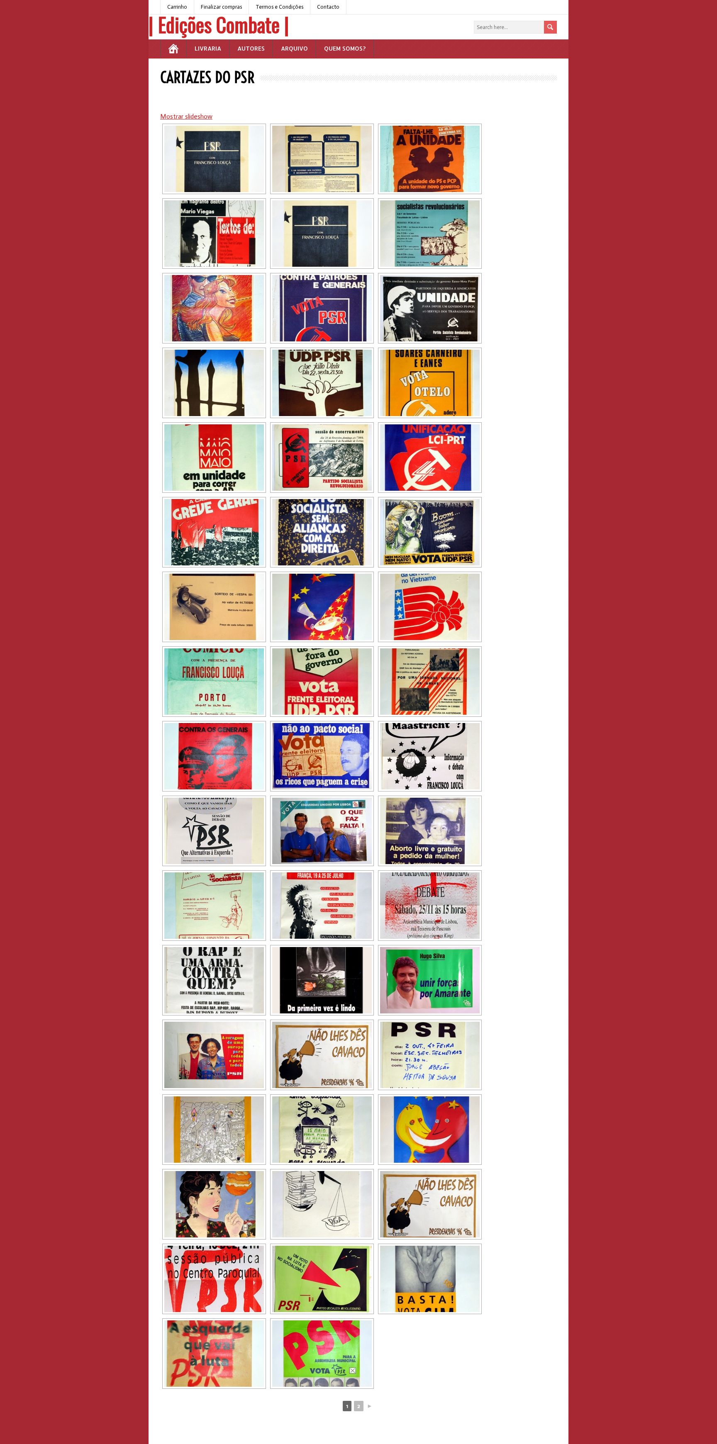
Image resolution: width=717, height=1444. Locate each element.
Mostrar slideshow (186, 116)
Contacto (328, 7)
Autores (251, 48)
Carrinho (177, 7)
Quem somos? (345, 48)
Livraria (208, 48)
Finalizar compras (221, 7)
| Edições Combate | (219, 24)
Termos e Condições (279, 7)
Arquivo (294, 48)
